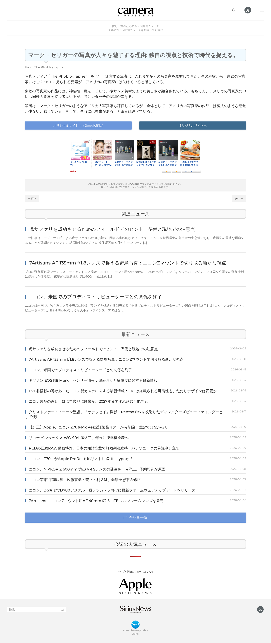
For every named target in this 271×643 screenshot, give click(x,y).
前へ (33, 198)
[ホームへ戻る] (135, 10)
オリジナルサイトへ (193, 125)
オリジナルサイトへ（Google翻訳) (78, 125)
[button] (234, 10)
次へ (237, 198)
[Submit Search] (62, 609)
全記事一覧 (138, 517)
